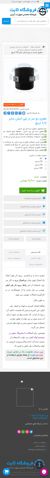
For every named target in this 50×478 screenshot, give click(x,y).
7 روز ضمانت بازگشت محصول (31, 231)
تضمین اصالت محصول (33, 215)
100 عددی (38, 168)
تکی (41, 158)
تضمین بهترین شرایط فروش (30, 206)
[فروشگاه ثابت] (28, 11)
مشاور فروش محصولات (33, 198)
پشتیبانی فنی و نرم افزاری (32, 223)
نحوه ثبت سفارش (39, 443)
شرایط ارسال (36, 239)
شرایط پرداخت (14, 239)
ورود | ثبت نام (16, 2)
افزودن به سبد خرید (30, 190)
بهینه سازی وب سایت (25, 474)
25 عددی (39, 161)
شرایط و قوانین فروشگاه (36, 449)
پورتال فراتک (10, 474)
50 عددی (39, 165)
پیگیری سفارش (40, 446)
